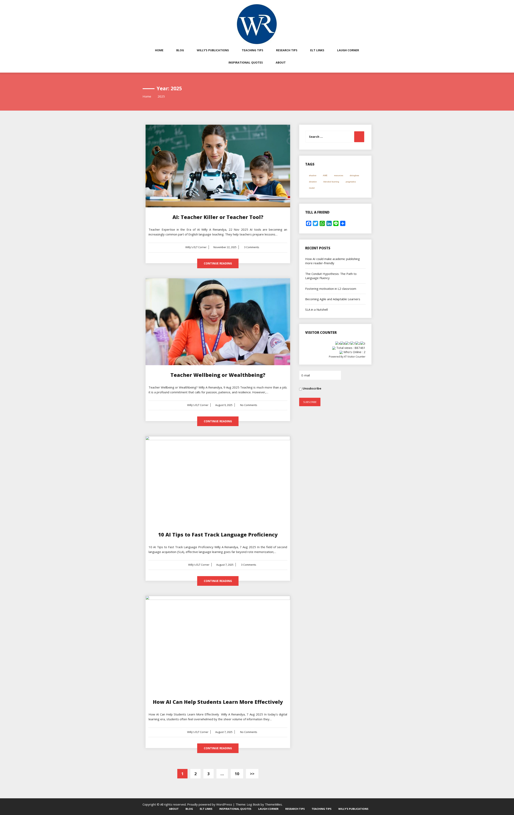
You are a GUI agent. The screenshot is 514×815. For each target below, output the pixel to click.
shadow (312, 175)
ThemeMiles (273, 804)
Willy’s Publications (213, 50)
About (281, 62)
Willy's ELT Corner (196, 247)
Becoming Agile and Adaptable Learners (332, 299)
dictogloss (354, 175)
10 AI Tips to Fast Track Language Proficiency (218, 534)
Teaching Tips (252, 50)
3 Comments (251, 247)
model (312, 188)
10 (237, 773)
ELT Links (317, 50)
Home (159, 50)
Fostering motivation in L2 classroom (330, 289)
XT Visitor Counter (354, 356)
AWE (325, 175)
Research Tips (286, 50)
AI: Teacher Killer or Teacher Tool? (217, 217)
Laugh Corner (348, 50)
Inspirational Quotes (245, 62)
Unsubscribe (311, 388)
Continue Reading (218, 263)
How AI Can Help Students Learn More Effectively (218, 701)
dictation (313, 182)
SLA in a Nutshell (316, 309)
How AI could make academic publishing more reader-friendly (332, 261)
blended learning (331, 182)
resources (338, 175)
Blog (180, 50)
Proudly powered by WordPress (210, 804)
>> (252, 773)
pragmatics (351, 182)
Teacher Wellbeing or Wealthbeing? (217, 374)
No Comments (248, 405)
